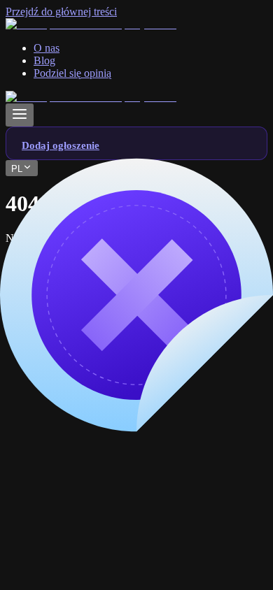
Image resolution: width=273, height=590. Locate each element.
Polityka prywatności (80, 511)
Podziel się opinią (72, 523)
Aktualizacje (61, 536)
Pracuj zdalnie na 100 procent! (101, 405)
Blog (44, 473)
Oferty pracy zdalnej (79, 392)
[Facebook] (33, 338)
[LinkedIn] (86, 338)
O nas (46, 460)
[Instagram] (139, 338)
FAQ (45, 485)
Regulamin (58, 498)
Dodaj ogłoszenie (72, 548)
